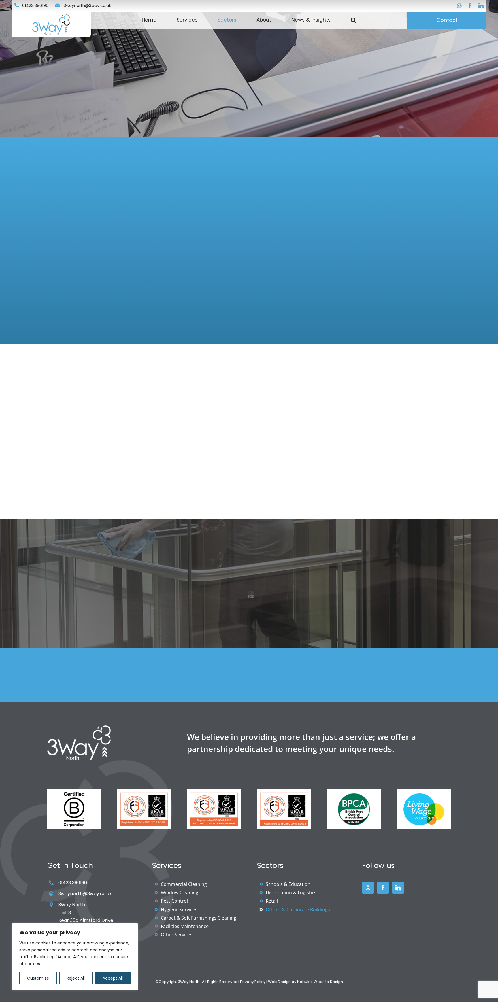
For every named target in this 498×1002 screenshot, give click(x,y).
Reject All (76, 978)
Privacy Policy (252, 981)
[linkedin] (481, 5)
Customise (38, 978)
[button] (353, 20)
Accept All (113, 978)
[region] (75, 956)
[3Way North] (79, 727)
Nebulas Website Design (320, 981)
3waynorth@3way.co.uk (87, 5)
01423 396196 (35, 5)
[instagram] (459, 5)
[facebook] (470, 5)
